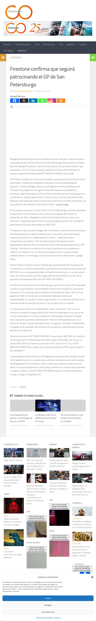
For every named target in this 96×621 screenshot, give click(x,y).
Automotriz (16, 57)
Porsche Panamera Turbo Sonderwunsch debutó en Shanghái (72, 418)
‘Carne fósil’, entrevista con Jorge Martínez (13, 554)
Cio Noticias (79, 564)
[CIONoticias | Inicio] (18, 12)
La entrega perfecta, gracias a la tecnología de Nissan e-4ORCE (21, 418)
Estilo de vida (48, 44)
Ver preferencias (48, 612)
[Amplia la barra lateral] (3, 57)
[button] (92, 577)
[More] (60, 100)
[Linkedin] (33, 100)
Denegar (48, 605)
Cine (61, 44)
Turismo (82, 44)
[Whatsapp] (42, 100)
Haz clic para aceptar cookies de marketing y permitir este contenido (82, 568)
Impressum (57, 618)
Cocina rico (76, 518)
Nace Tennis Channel (13, 460)
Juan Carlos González (23, 91)
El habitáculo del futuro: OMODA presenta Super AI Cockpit (46, 418)
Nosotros (21, 50)
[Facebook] (14, 100)
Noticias (7, 44)
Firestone (23, 387)
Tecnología (8, 50)
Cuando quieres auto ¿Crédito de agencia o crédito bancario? (58, 463)
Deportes (70, 44)
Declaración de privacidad (44, 618)
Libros (6, 516)
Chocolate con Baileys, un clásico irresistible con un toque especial (82, 524)
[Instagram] (51, 100)
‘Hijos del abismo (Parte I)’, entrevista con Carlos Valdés (12, 522)
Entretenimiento (22, 44)
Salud (37, 44)
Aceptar (48, 598)
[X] (24, 100)
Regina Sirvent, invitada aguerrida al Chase (81, 466)
